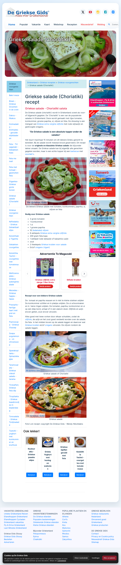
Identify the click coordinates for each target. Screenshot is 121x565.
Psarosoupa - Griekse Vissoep (14, 325)
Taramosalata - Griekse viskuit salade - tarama (13, 372)
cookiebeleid (61, 561)
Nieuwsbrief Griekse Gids (102, 539)
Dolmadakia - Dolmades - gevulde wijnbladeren (14, 131)
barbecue (74, 151)
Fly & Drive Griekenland (14, 525)
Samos (65, 536)
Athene (65, 516)
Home (11, 24)
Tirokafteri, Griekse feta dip (14, 388)
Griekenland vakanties (14, 522)
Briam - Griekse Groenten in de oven (13, 105)
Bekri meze (14, 95)
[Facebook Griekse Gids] (105, 12)
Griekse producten (99, 525)
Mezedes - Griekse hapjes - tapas (14, 294)
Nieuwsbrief (87, 24)
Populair (24, 24)
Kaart (47, 24)
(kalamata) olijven (40, 230)
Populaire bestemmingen (44, 519)
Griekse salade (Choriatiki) (13, 200)
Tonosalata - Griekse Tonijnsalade (14, 420)
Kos (63, 525)
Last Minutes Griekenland (15, 528)
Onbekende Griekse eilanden (46, 522)
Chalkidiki (37, 539)
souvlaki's (29, 154)
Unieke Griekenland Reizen (16, 514)
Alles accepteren (109, 558)
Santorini (66, 531)
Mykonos (66, 528)
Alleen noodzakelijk (81, 558)
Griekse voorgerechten (68, 82)
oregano (48, 325)
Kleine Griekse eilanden (43, 525)
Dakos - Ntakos (12, 116)
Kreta (64, 522)
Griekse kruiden (32, 325)
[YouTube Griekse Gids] (90, 12)
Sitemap (95, 542)
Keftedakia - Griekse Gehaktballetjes (14, 225)
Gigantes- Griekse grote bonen (13, 185)
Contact (95, 533)
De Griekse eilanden (42, 516)
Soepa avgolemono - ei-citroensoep (14, 339)
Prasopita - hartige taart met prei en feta (14, 310)
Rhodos (65, 533)
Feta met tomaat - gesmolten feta (13, 171)
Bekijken (31, 475)
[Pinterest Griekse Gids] (113, 12)
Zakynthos (67, 539)
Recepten (72, 24)
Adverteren (9, 542)
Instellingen (96, 558)
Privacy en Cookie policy (102, 536)
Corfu (64, 519)
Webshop (58, 24)
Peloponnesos (39, 533)
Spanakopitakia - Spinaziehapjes (14, 354)
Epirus (36, 536)
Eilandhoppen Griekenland (15, 516)
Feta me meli (12, 159)
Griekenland (32, 82)
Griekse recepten (47, 82)
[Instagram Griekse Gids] (98, 12)
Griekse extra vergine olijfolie (50, 124)
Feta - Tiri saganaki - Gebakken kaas (13, 148)
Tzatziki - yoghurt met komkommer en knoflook (14, 438)
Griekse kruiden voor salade (53, 244)
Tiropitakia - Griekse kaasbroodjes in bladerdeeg (14, 403)
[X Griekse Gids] (83, 12)
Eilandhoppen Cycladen (14, 519)
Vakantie (36, 24)
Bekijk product (45, 286)
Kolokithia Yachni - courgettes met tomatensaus (14, 260)
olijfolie (28, 319)
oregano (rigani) (42, 247)
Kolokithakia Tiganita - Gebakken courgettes (14, 241)
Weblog (101, 24)
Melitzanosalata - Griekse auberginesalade (14, 279)
